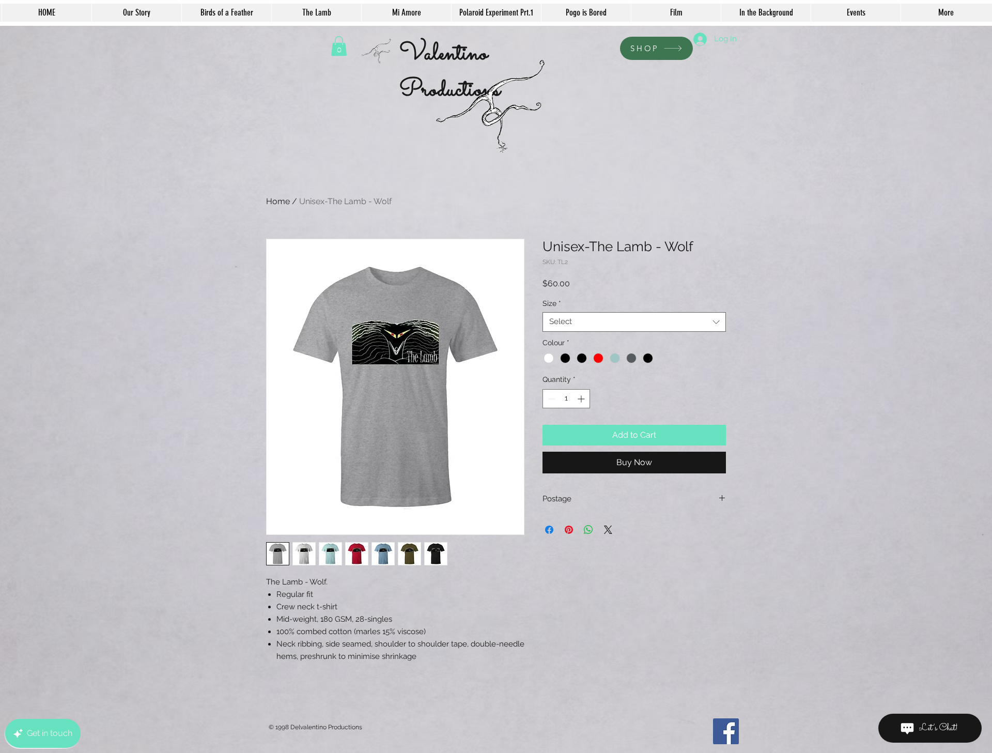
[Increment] (582, 399)
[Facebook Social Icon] (726, 731)
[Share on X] (608, 530)
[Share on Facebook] (549, 530)
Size (551, 303)
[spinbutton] (566, 399)
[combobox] (634, 322)
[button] (339, 46)
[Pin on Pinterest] (569, 530)
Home (278, 201)
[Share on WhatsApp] (588, 530)
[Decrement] (550, 399)
